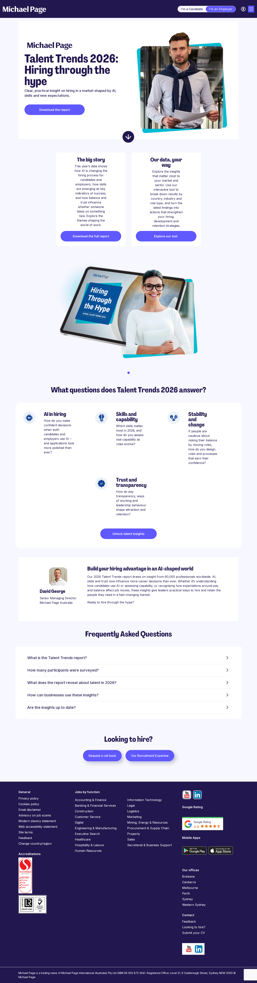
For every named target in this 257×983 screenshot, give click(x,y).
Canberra (189, 882)
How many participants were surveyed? (63, 670)
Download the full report (91, 236)
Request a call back (102, 756)
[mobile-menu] (251, 9)
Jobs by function (87, 792)
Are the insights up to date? (51, 707)
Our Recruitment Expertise (150, 756)
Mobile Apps (191, 838)
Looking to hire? (193, 927)
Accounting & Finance (90, 800)
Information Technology (144, 800)
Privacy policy (28, 798)
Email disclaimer (29, 810)
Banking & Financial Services (95, 805)
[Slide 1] (128, 373)
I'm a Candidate (192, 9)
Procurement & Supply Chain (148, 828)
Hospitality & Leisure (89, 845)
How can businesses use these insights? (63, 695)
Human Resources (88, 851)
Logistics (133, 811)
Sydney (187, 899)
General (24, 792)
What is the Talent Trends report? (57, 658)
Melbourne (190, 888)
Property (133, 834)
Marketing (134, 817)
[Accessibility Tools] (243, 9)
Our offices (190, 870)
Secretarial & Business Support (149, 845)
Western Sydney (194, 905)
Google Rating (192, 807)
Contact (188, 915)
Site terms (25, 832)
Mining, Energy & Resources (147, 822)
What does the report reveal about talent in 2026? (71, 682)
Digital (79, 822)
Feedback (25, 838)
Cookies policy (28, 804)
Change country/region (35, 843)
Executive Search (87, 834)
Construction (84, 811)
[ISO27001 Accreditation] (32, 897)
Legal (131, 805)
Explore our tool (166, 236)
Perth (186, 893)
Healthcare (83, 839)
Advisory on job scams (34, 815)
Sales (131, 839)
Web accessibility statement (37, 826)
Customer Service (87, 817)
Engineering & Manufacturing (95, 828)
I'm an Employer (221, 9)
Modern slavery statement (37, 821)
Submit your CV (193, 933)
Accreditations (29, 854)
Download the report (54, 110)
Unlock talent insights (128, 534)
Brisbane (188, 876)
